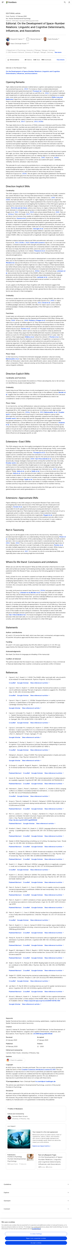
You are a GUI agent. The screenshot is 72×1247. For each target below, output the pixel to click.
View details (60, 60)
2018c (24, 173)
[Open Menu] (3, 2)
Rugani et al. (48, 515)
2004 (8, 543)
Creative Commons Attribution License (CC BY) (38, 1069)
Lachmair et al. (42, 277)
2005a (27, 412)
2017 (28, 214)
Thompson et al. (39, 452)
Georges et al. (38, 229)
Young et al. (37, 91)
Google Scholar (23, 683)
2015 (26, 89)
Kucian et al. (17, 507)
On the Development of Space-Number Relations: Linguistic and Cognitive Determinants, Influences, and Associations (33, 72)
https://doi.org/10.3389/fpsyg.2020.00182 (27, 20)
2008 (8, 200)
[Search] (65, 2)
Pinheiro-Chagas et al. (37, 320)
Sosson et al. (21, 218)
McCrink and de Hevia (19, 208)
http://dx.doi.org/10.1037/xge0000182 (23, 820)
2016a (10, 214)
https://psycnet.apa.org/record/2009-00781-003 (42, 1001)
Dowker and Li (11, 418)
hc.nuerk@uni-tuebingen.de (45, 1081)
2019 (32, 212)
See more (58, 52)
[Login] (69, 2)
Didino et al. (29, 337)
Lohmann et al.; (25, 592)
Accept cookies (36, 1243)
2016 (47, 93)
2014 (23, 121)
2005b (56, 157)
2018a (37, 271)
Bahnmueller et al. (12, 359)
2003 (52, 300)
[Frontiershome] (11, 2)
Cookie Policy (36, 1228)
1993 (43, 157)
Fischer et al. (25, 329)
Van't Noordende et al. (43, 459)
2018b (40, 121)
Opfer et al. (35, 471)
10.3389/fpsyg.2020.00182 (42, 1034)
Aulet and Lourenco (37, 242)
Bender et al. (35, 592)
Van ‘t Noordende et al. (17, 615)
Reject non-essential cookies (36, 1238)
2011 (39, 303)
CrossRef (12, 683)
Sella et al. (20, 471)
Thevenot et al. (39, 251)
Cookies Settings (36, 1234)
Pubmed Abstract (15, 773)
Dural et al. (46, 303)
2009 (57, 212)
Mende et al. (10, 263)
